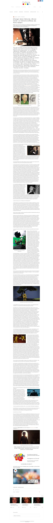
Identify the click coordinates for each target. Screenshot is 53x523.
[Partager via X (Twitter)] (15, 489)
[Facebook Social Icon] (40, 0)
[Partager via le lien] (18, 489)
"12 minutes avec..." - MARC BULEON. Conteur (14, 505)
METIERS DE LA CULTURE (21, 487)
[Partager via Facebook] (13, 489)
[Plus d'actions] (39, 16)
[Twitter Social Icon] (42, 0)
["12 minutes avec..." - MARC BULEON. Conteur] (15, 500)
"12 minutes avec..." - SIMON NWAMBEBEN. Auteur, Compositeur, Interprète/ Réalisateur (37, 505)
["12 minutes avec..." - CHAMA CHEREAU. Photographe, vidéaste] (26, 500)
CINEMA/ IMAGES (15, 487)
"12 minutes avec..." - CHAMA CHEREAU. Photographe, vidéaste (25, 505)
